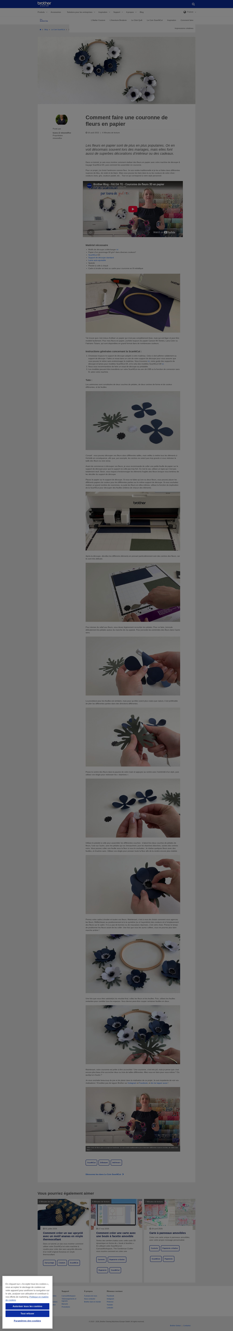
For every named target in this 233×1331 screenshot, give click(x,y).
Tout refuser (27, 1313)
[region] (27, 1302)
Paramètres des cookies (27, 1321)
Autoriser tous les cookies (27, 1306)
